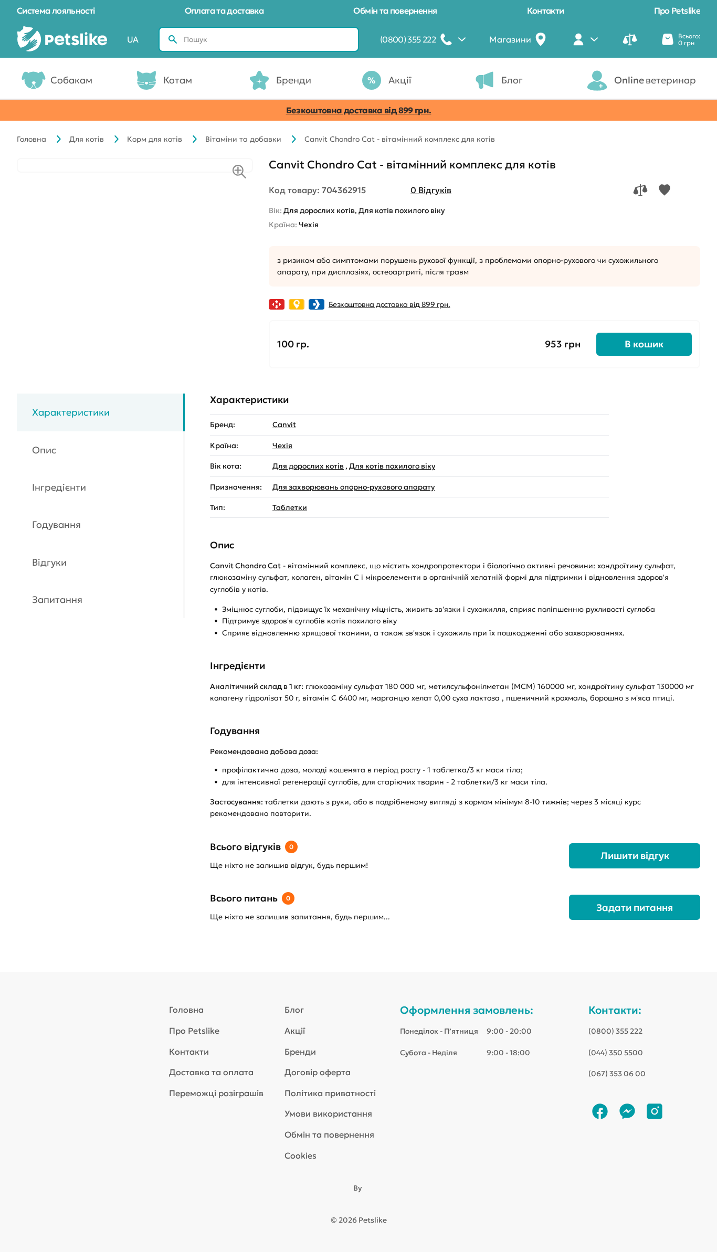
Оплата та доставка (224, 10)
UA (133, 39)
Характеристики (71, 412)
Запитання (57, 599)
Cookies (300, 1155)
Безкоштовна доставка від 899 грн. (358, 110)
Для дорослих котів (308, 466)
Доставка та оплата (211, 1072)
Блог (512, 80)
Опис (44, 449)
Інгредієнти (59, 487)
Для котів (86, 139)
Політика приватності (330, 1093)
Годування (56, 524)
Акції (400, 80)
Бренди (293, 80)
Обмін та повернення (395, 10)
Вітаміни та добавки (243, 139)
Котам (177, 80)
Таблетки (289, 507)
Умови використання (328, 1113)
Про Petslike (677, 10)
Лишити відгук (634, 856)
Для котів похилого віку (392, 466)
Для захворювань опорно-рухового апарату (353, 487)
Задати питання (634, 907)
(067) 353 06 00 (617, 1073)
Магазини (510, 39)
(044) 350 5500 (615, 1052)
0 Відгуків (430, 190)
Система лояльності (55, 10)
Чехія (282, 445)
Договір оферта (317, 1072)
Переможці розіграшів (216, 1093)
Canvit (284, 424)
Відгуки (49, 562)
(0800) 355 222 (615, 1031)
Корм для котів (154, 139)
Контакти (545, 10)
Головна (31, 139)
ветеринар (655, 80)
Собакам (71, 80)
